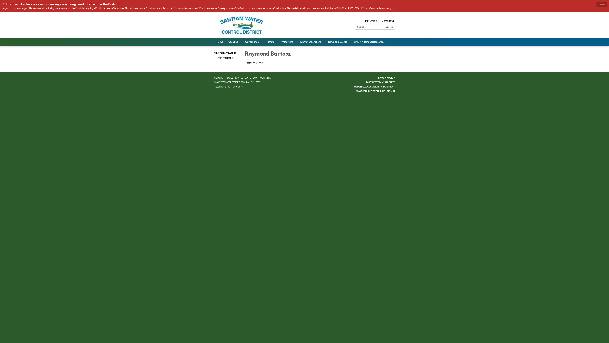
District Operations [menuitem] (310, 41)
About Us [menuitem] (233, 41)
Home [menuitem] (219, 41)
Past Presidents (225, 58)
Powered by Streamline (370, 91)
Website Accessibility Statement (374, 86)
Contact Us (388, 20)
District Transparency (380, 82)
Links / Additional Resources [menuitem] (369, 41)
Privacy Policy (386, 77)
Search (389, 26)
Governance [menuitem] (252, 41)
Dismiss (601, 4)
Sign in (391, 91)
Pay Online (371, 20)
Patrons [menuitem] (270, 41)
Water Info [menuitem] (287, 41)
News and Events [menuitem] (337, 41)
